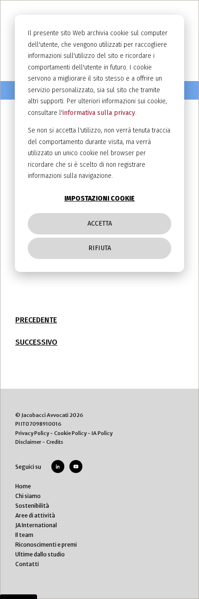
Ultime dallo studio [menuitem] (40, 554)
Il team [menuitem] (24, 534)
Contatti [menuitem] (27, 564)
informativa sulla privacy (98, 113)
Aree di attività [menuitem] (35, 515)
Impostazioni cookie (99, 198)
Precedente (36, 319)
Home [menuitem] (23, 486)
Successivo (36, 342)
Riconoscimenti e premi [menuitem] (46, 544)
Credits (54, 442)
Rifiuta (99, 248)
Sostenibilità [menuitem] (32, 505)
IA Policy (102, 433)
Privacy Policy (32, 433)
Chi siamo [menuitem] (28, 495)
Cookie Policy (70, 433)
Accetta (99, 223)
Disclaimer (28, 442)
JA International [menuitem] (36, 525)
